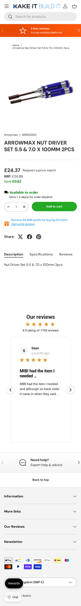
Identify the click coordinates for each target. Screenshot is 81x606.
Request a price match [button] (39, 170)
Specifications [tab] (41, 254)
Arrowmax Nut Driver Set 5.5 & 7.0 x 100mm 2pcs (40, 48)
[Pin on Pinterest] (38, 236)
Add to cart (54, 206)
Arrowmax (11, 135)
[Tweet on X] (20, 236)
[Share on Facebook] (29, 236)
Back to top (40, 480)
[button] (74, 6)
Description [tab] (13, 254)
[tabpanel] (40, 264)
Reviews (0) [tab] (68, 254)
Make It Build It (22, 595)
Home (15, 45)
